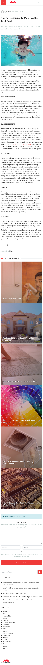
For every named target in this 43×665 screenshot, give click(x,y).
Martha (8, 12)
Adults (5, 614)
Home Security (8, 633)
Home (12, 251)
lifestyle (5, 639)
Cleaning (6, 625)
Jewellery (6, 637)
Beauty (5, 618)
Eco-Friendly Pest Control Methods (14, 593)
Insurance (6, 635)
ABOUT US (6, 612)
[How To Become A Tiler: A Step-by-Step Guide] (21, 364)
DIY (4, 629)
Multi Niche (7, 642)
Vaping (5, 648)
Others (5, 644)
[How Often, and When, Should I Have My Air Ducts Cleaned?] (21, 447)
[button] (3, 385)
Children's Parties (9, 622)
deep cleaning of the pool (22, 144)
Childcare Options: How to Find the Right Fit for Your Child (22, 597)
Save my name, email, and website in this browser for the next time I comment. (21, 555)
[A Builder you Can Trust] (21, 282)
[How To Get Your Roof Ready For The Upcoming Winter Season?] (21, 488)
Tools (5, 646)
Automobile (7, 616)
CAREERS (6, 620)
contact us (6, 627)
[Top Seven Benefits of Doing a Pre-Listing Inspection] (21, 323)
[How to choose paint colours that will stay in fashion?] (21, 406)
